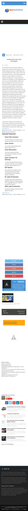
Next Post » (21, 313)
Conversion (7, 322)
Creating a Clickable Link (13, 413)
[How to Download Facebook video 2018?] (12, 297)
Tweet (14, 261)
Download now (5, 128)
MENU (24, 3)
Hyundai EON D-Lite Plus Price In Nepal (16, 407)
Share (14, 264)
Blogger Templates (5, 509)
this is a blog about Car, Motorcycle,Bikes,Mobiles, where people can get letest (16, 507)
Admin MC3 (21, 281)
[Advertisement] (14, 15)
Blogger (24, 509)
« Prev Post (5, 313)
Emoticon (14, 322)
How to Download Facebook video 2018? (11, 303)
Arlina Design (16, 509)
